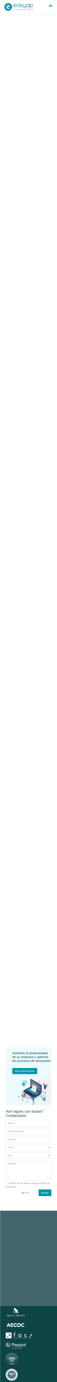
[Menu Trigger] (50, 5)
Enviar (45, 1192)
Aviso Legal (21, 1287)
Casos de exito (44, 1269)
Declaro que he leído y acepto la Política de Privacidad (28, 1185)
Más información (24, 1071)
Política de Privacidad (35, 1287)
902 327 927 (31, 1241)
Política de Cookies (21, 1290)
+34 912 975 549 (21, 1245)
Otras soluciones (13, 1269)
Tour (39, 1264)
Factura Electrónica (15, 1260)
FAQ (39, 1260)
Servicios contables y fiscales (34, 60)
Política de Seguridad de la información (28, 1294)
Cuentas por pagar (14, 1264)
